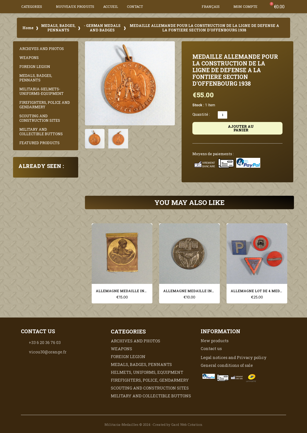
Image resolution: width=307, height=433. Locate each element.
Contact (135, 6)
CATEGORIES (31, 6)
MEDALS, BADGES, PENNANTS (58, 27)
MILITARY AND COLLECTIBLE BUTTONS (41, 131)
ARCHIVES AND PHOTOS (41, 48)
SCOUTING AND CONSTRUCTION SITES (39, 118)
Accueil (110, 6)
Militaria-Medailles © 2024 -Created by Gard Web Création (153, 424)
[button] (193, 6)
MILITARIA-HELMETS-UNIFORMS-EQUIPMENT (41, 91)
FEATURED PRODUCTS (39, 142)
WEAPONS (29, 57)
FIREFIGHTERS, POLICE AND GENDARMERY (44, 104)
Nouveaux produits (75, 6)
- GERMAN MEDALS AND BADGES (102, 27)
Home (27, 28)
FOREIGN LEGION (34, 66)
